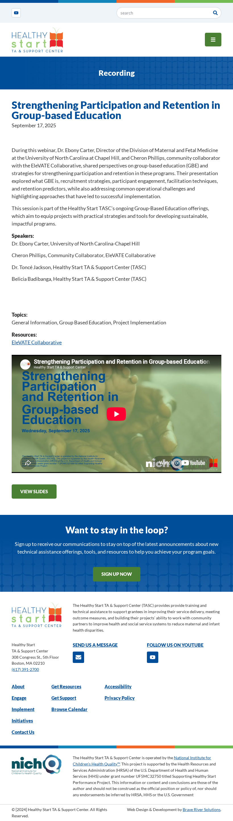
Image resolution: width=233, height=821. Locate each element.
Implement (23, 709)
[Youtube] (16, 12)
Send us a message (95, 645)
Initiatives (22, 720)
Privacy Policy (120, 698)
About (18, 686)
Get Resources (66, 686)
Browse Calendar (69, 709)
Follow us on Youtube (175, 645)
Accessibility (118, 686)
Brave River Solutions (201, 809)
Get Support (63, 698)
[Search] (215, 12)
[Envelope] (78, 657)
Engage (19, 698)
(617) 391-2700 (25, 669)
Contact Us (23, 732)
